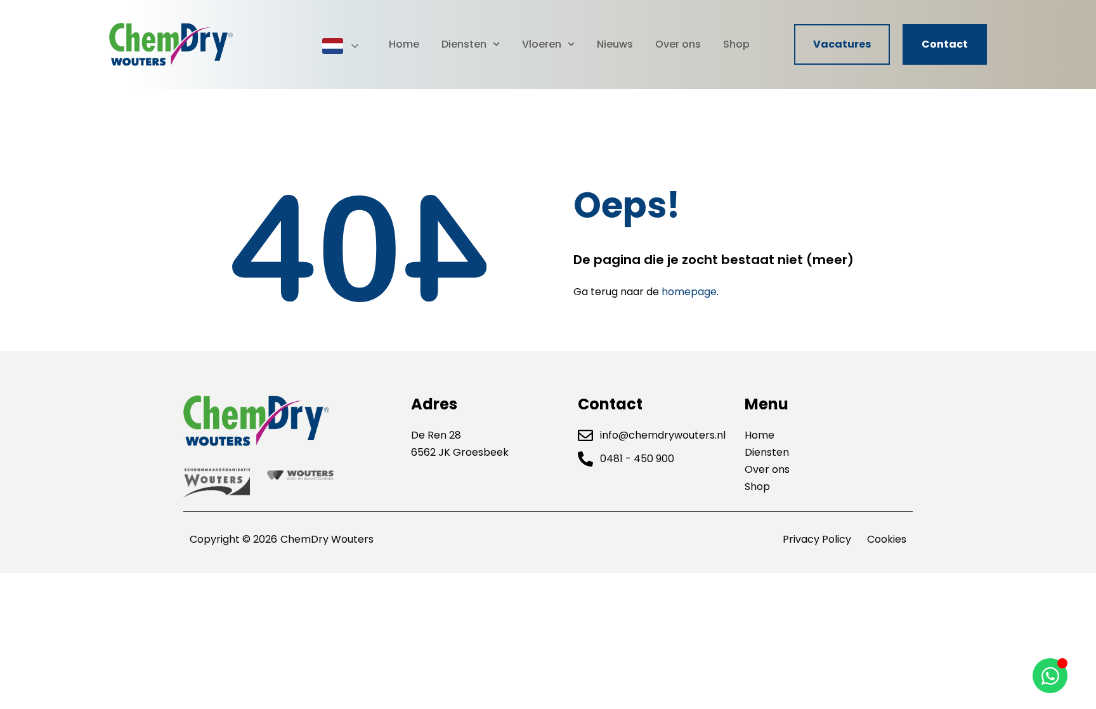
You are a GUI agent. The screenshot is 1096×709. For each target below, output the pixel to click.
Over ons (678, 44)
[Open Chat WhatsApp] (1050, 675)
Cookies (886, 539)
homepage (689, 291)
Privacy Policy (817, 539)
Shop (736, 44)
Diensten (463, 44)
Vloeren (541, 44)
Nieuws (615, 44)
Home (404, 44)
